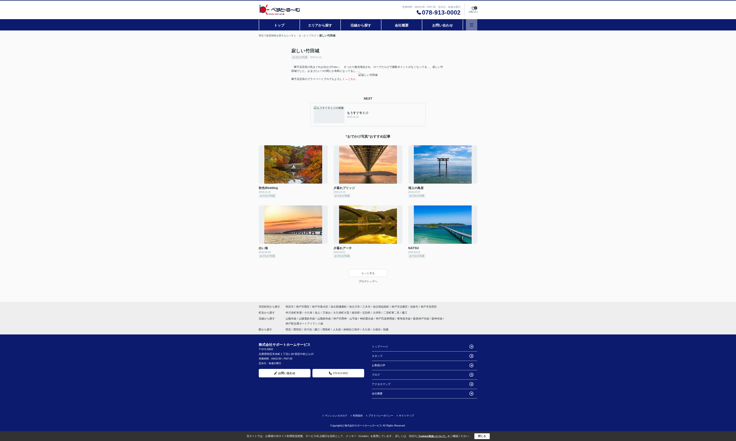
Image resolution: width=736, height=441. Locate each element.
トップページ (380, 346)
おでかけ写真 (299, 57)
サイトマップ (406, 415)
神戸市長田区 (429, 306)
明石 (288, 329)
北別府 (366, 312)
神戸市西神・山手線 (345, 318)
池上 (318, 312)
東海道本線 (404, 318)
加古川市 (354, 306)
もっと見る (368, 273)
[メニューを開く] (471, 25)
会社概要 (402, 25)
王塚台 (327, 312)
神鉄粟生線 (367, 318)
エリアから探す (320, 25)
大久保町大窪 (341, 312)
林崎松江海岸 (351, 329)
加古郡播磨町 (339, 306)
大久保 (366, 329)
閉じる (482, 436)
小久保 (308, 312)
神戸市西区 (303, 306)
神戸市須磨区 (400, 306)
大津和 (377, 312)
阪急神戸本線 (421, 318)
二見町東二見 (391, 312)
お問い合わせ (442, 25)
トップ (279, 25)
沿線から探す (361, 25)
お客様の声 (378, 365)
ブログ (376, 374)
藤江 (404, 312)
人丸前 (337, 329)
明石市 (290, 306)
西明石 (297, 329)
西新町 (326, 329)
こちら (352, 78)
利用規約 (358, 415)
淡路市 (414, 306)
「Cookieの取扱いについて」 (432, 436)
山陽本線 (291, 318)
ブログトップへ (368, 281)
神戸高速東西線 (385, 318)
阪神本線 (437, 318)
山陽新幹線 (324, 318)
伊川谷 (308, 329)
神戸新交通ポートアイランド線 (304, 323)
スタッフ (377, 355)
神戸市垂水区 (320, 306)
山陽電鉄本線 (307, 318)
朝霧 (386, 329)
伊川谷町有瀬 (294, 312)
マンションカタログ (336, 415)
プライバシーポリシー (380, 415)
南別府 (356, 312)
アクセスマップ (381, 384)
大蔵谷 (377, 329)
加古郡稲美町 (381, 306)
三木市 (366, 306)
